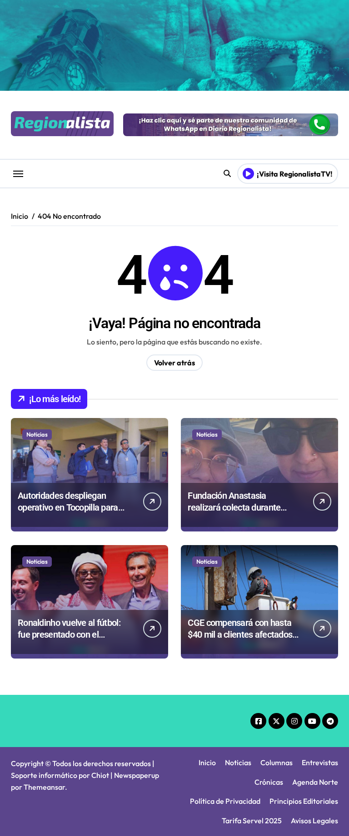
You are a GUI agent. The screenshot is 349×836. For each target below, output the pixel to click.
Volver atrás (174, 362)
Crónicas (268, 782)
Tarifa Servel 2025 (252, 820)
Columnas (276, 762)
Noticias (37, 434)
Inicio (207, 762)
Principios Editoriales (303, 801)
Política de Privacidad (225, 801)
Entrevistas (320, 762)
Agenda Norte (315, 782)
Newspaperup (136, 775)
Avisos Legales (314, 820)
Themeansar (44, 787)
